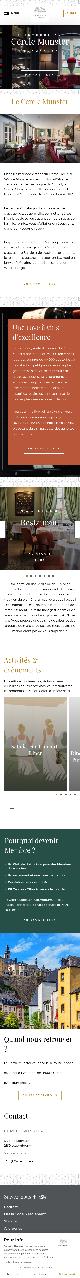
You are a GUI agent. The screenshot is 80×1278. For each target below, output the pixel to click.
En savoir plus (40, 284)
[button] (26, 576)
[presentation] (3, 529)
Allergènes (13, 1229)
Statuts (10, 1221)
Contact (11, 1207)
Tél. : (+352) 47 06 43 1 (19, 1161)
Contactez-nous (40, 1095)
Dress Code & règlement (25, 1214)
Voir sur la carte (15, 1153)
